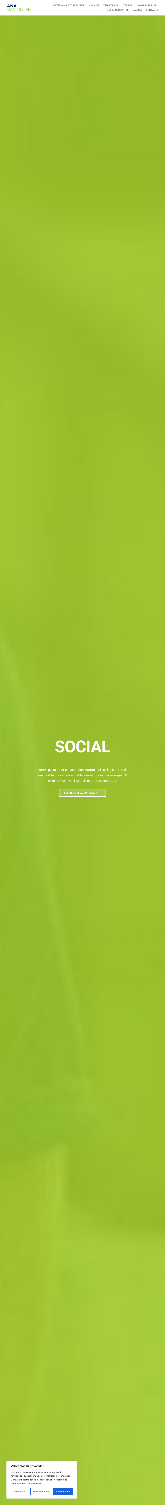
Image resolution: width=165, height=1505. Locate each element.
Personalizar (20, 1491)
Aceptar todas (63, 1491)
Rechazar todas (41, 1491)
